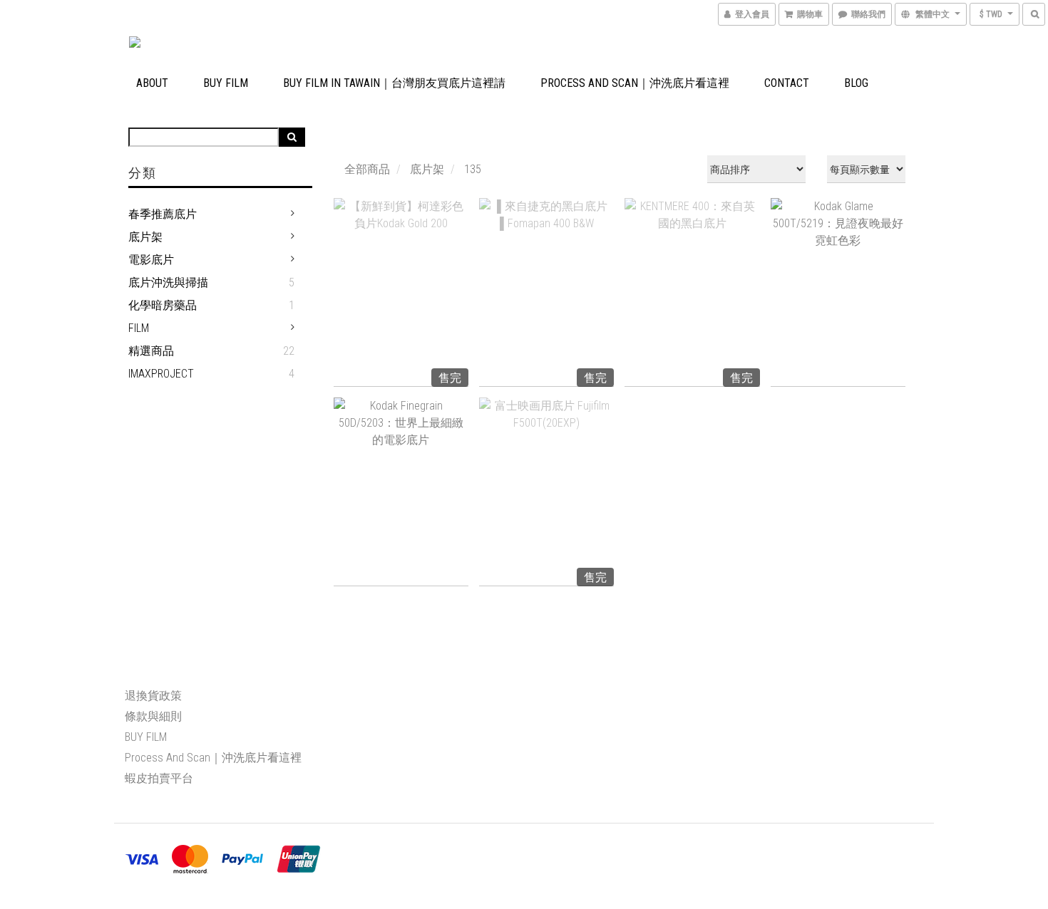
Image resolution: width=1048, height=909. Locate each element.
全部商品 (367, 169)
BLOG (856, 83)
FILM (138, 328)
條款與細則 (153, 716)
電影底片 (151, 259)
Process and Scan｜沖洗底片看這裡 (634, 83)
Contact (786, 83)
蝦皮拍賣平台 (159, 778)
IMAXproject (161, 373)
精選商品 (151, 351)
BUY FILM (225, 83)
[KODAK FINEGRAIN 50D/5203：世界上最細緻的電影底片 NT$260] (401, 492)
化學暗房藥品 (162, 305)
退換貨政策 (153, 695)
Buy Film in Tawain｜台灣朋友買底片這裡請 (394, 83)
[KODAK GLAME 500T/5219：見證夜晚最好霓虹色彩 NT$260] (838, 292)
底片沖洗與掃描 (168, 282)
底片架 (145, 237)
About (152, 83)
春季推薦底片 (162, 214)
